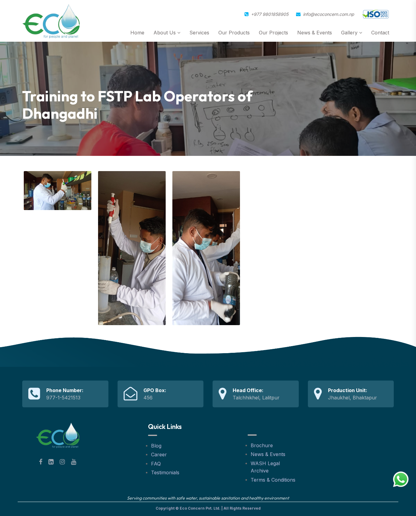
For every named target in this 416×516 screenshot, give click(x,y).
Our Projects (273, 33)
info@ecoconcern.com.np (328, 14)
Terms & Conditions (273, 480)
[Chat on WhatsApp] (401, 479)
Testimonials (165, 472)
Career (159, 454)
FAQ (156, 464)
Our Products (234, 33)
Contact (380, 33)
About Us (165, 33)
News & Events (314, 33)
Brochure (262, 445)
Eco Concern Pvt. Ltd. (200, 508)
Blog (156, 446)
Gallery (350, 33)
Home (137, 33)
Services (199, 33)
